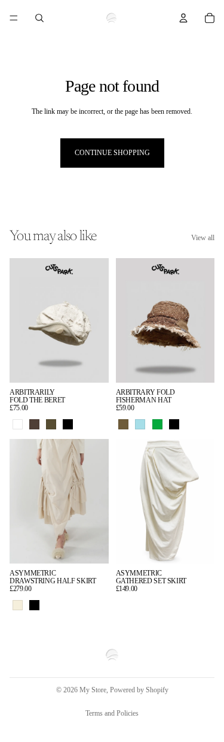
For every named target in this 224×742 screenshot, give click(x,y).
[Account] (183, 18)
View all (202, 238)
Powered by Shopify (139, 690)
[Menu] (13, 18)
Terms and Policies (112, 713)
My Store (92, 690)
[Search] (39, 18)
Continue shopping (112, 153)
